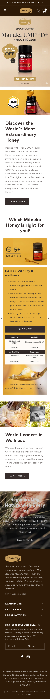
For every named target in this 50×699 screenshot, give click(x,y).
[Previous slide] (5, 51)
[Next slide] (45, 51)
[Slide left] (1, 317)
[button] (5, 10)
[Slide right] (48, 317)
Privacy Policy (24, 639)
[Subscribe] (41, 646)
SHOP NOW (25, 329)
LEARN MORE (17, 201)
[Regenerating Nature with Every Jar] (25, 520)
